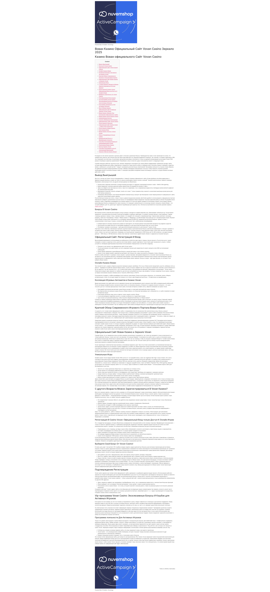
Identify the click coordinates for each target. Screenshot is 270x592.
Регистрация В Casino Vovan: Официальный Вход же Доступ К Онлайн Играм (108, 91)
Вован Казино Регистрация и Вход (108, 116)
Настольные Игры (104, 130)
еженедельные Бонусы (105, 118)
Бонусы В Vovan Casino (105, 66)
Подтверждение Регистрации (107, 98)
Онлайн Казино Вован (105, 71)
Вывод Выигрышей (104, 64)
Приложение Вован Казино (106, 145)
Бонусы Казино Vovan (105, 146)
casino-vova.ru (99, 206)
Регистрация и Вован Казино (107, 128)
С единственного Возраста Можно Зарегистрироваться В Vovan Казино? (108, 86)
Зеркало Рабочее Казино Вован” (108, 151)
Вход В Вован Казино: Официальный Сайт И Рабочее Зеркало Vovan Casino (107, 109)
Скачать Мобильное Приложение (108, 119)
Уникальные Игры (104, 82)
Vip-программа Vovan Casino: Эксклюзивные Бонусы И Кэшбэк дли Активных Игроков (108, 101)
